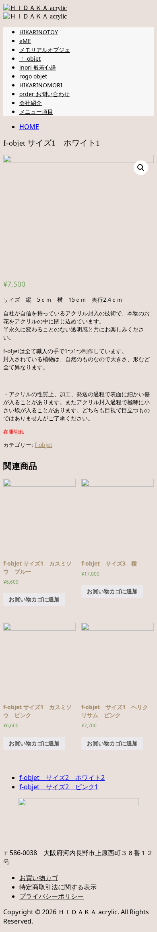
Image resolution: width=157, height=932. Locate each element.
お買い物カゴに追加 (34, 599)
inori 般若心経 (37, 67)
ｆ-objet (30, 58)
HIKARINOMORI (40, 85)
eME (25, 41)
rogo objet (33, 76)
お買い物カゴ (38, 877)
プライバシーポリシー (51, 896)
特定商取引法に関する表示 (58, 887)
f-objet (43, 445)
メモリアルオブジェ (44, 49)
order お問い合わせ (44, 94)
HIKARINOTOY (38, 32)
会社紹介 (30, 103)
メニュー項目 (36, 111)
